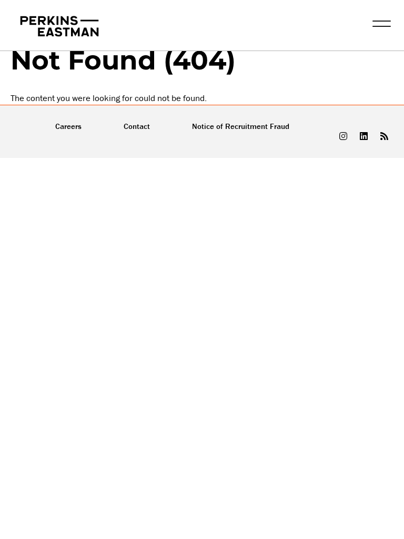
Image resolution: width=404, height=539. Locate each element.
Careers (68, 126)
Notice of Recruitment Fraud (240, 126)
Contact (137, 126)
